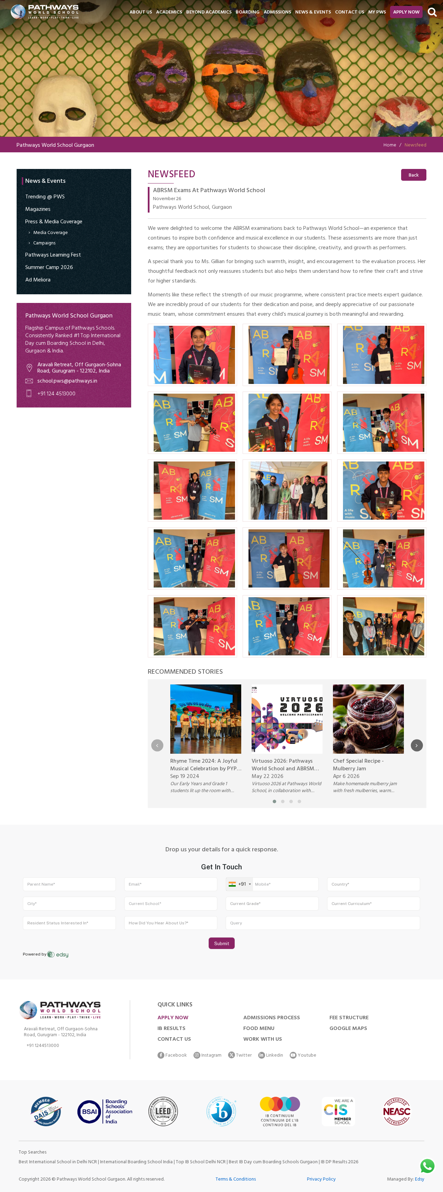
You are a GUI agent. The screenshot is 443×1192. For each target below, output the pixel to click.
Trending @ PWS (45, 197)
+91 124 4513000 (56, 394)
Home (389, 145)
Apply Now (406, 12)
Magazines (38, 210)
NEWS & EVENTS (313, 12)
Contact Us (174, 1039)
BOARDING (248, 12)
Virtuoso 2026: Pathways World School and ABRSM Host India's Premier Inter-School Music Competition (284, 765)
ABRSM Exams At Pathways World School (209, 191)
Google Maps (348, 1029)
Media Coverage (50, 233)
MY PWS (377, 12)
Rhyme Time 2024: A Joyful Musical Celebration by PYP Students (203, 765)
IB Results (171, 1029)
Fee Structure (349, 1018)
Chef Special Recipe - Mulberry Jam (358, 765)
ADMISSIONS (277, 12)
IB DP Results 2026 (339, 1162)
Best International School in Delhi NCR (58, 1162)
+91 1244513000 (43, 1046)
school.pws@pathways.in (67, 381)
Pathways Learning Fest (53, 255)
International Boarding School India (136, 1162)
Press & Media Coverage (53, 222)
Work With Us (262, 1039)
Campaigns (44, 243)
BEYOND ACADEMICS (209, 12)
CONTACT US (349, 12)
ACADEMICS (169, 12)
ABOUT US (140, 12)
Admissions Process (271, 1018)
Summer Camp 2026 (49, 268)
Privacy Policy (321, 1179)
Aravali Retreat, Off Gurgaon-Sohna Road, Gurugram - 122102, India (79, 368)
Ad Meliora (38, 280)
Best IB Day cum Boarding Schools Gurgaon (274, 1162)
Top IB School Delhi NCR (201, 1162)
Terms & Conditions (236, 1179)
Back (414, 175)
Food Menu (258, 1029)
